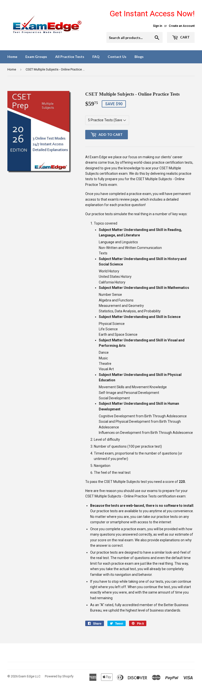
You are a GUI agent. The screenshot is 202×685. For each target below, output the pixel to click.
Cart (184, 37)
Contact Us (117, 56)
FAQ (96, 56)
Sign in (157, 26)
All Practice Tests (69, 56)
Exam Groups (36, 56)
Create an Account (182, 26)
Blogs (139, 56)
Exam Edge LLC (29, 676)
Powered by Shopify (59, 676)
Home (12, 56)
